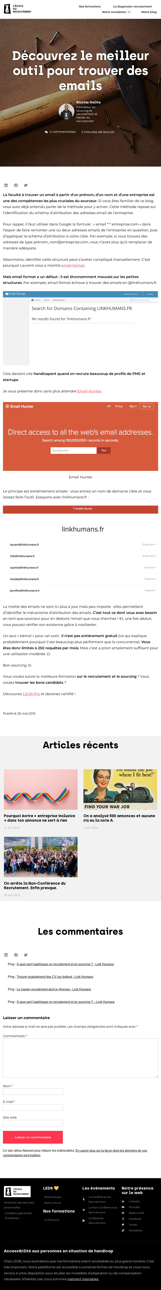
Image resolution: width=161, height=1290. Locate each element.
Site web (10, 1117)
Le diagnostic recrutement (132, 6)
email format (72, 265)
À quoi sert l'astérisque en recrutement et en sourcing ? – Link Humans (66, 1002)
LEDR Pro (31, 694)
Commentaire (15, 1036)
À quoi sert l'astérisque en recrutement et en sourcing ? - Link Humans (65, 964)
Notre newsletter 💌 (116, 12)
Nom (8, 1086)
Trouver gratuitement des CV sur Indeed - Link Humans (55, 976)
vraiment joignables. (83, 1279)
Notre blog (149, 12)
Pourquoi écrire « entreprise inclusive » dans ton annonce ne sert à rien (39, 818)
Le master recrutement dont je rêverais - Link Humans (54, 989)
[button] (6, 185)
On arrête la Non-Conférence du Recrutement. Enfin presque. (35, 885)
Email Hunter (89, 391)
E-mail (9, 1102)
